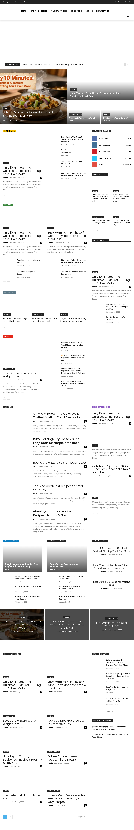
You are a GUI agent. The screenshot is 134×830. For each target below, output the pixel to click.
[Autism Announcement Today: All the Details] (52, 578)
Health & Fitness (53, 752)
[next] (127, 64)
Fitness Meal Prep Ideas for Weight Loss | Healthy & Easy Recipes (72, 344)
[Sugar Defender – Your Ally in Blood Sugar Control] (73, 306)
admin (5, 178)
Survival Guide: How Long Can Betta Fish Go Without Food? (27, 577)
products (7, 314)
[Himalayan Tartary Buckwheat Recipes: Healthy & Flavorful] (53, 176)
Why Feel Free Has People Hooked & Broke (70, 587)
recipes (6, 108)
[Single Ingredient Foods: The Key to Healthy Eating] (22, 559)
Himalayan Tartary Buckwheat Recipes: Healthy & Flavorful (73, 174)
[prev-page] (4, 195)
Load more (111, 711)
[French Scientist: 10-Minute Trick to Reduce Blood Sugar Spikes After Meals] (53, 384)
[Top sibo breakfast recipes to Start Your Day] (117, 112)
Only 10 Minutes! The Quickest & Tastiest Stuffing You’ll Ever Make (53, 64)
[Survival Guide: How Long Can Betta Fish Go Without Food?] (8, 578)
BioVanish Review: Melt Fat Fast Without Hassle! (44, 319)
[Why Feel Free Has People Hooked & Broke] (52, 589)
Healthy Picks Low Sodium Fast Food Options (27, 597)
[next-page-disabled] (8, 327)
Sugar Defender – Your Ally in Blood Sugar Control (73, 319)
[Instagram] (118, 1)
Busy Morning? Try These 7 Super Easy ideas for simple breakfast (72, 139)
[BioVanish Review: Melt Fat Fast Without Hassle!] (45, 306)
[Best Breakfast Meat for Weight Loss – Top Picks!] (8, 589)
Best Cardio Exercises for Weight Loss (20, 374)
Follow (128, 145)
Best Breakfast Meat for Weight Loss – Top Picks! (28, 587)
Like (129, 139)
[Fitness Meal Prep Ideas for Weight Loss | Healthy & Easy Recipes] (53, 345)
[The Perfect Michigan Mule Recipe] (9, 275)
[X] (125, 1)
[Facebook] (115, 1)
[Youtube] (129, 1)
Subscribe (127, 165)
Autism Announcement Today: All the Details (63, 757)
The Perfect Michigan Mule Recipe (21, 796)
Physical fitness (76, 114)
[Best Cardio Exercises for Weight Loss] (83, 112)
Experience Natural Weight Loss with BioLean (16, 319)
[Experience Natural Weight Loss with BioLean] (16, 306)
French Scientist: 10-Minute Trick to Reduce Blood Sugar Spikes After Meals (73, 383)
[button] (128, 17)
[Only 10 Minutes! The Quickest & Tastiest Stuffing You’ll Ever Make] (33, 96)
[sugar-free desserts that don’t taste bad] (52, 599)
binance (95, 734)
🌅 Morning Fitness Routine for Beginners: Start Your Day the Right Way (73, 357)
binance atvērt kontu (100, 727)
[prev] (123, 64)
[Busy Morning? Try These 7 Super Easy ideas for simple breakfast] (100, 84)
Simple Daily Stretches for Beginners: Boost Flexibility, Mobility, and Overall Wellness (73, 370)
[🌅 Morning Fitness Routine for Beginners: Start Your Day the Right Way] (53, 358)
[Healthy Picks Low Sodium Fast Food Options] (8, 599)
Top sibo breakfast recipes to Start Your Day (121, 222)
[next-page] (8, 195)
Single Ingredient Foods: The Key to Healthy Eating (21, 565)
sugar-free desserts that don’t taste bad (72, 597)
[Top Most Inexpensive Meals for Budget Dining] (53, 275)
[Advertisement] (67, 40)
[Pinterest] (122, 1)
